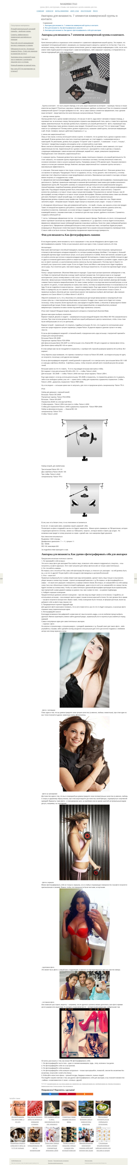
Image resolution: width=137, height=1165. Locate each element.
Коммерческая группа (47, 1086)
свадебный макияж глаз (101, 1084)
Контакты (50, 1160)
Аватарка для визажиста (114, 1084)
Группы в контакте (58, 1086)
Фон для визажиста (68, 1086)
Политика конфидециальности (55, 1163)
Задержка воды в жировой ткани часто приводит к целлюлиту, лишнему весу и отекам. (23, 59)
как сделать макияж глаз (65, 1084)
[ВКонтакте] (50, 1094)
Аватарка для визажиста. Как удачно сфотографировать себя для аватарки (73, 30)
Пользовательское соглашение (61, 1160)
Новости (49, 10)
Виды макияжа (61, 10)
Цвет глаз (74, 10)
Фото (95, 10)
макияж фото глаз (76, 1084)
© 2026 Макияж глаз (16, 1160)
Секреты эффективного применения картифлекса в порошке (21, 37)
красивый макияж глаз (53, 1084)
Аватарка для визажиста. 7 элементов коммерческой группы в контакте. (72, 25)
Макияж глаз (68, 4)
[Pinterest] (67, 1094)
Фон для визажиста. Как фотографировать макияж (63, 28)
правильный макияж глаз (88, 1084)
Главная (40, 10)
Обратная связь (88, 1160)
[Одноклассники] (84, 1094)
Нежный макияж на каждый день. (23, 65)
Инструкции (86, 10)
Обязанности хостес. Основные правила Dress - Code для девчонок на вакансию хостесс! (24, 51)
